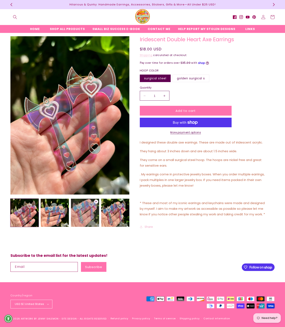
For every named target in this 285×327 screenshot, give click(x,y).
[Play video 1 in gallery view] (85, 213)
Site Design (69, 318)
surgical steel (155, 78)
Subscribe (93, 267)
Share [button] (149, 227)
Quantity (146, 88)
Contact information (216, 318)
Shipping (146, 55)
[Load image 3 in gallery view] (115, 213)
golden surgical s (191, 78)
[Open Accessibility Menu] (8, 319)
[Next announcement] (273, 4)
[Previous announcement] (11, 4)
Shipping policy (190, 318)
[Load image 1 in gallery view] (24, 213)
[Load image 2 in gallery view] (55, 213)
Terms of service (165, 318)
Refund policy (119, 318)
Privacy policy (141, 318)
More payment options (185, 132)
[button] (15, 17)
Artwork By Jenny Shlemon (40, 318)
